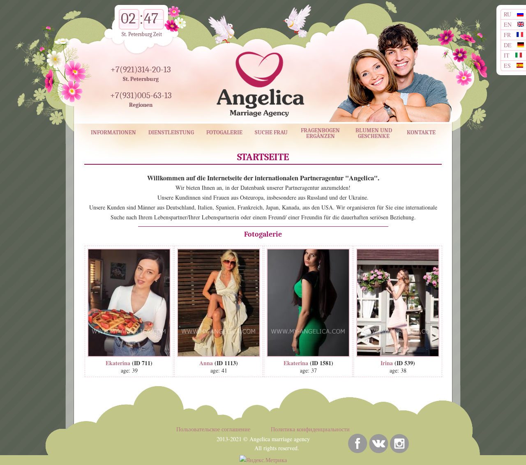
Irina (387, 363)
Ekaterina (118, 363)
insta (399, 443)
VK (378, 443)
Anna (206, 363)
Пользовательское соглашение (213, 429)
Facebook (357, 443)
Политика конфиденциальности (310, 429)
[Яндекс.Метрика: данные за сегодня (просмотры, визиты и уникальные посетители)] (263, 460)
